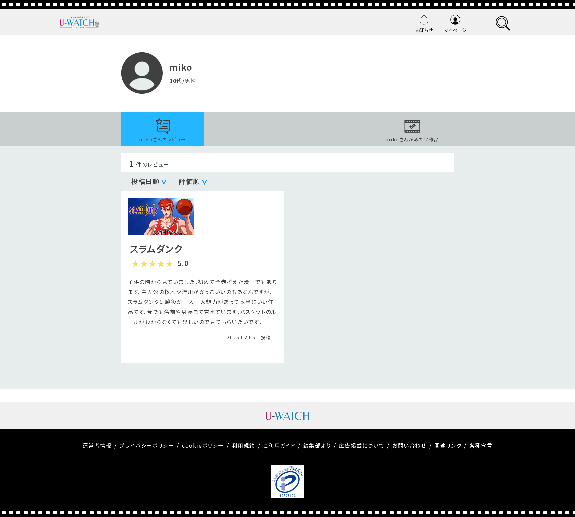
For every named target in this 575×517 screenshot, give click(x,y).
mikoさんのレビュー (162, 139)
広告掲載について (362, 445)
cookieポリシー (203, 445)
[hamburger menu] (503, 22)
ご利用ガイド (279, 445)
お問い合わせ (409, 445)
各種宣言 (480, 445)
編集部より (317, 445)
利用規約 (243, 445)
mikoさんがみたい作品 (412, 139)
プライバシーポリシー (146, 445)
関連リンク (447, 445)
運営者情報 (97, 445)
